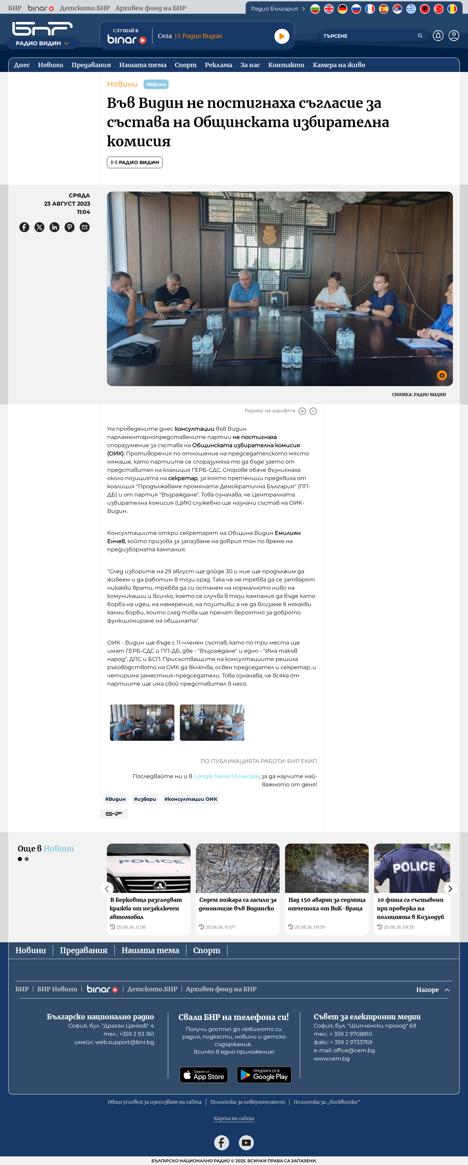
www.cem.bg (332, 1058)
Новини (122, 84)
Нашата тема (150, 950)
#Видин (115, 799)
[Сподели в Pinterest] (69, 227)
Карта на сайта (234, 1118)
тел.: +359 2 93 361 (128, 1034)
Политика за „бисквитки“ (327, 1102)
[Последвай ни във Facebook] (221, 1143)
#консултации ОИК (190, 799)
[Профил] (454, 35)
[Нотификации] (438, 35)
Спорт (206, 950)
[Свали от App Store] (204, 1075)
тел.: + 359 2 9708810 (343, 1034)
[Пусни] (282, 36)
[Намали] (313, 411)
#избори (145, 799)
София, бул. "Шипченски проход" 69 (365, 1025)
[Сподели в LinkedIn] (54, 227)
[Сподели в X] (39, 227)
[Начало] (42, 29)
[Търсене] (420, 35)
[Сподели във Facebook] (24, 227)
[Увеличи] (302, 411)
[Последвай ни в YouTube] (246, 1143)
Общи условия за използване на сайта (155, 1102)
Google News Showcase (226, 776)
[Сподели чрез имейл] (84, 227)
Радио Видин (139, 162)
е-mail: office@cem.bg (344, 1050)
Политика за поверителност (247, 1102)
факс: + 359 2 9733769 (343, 1042)
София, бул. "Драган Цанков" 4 (111, 1025)
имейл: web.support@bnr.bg (114, 1042)
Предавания (84, 950)
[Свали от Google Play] (264, 1075)
